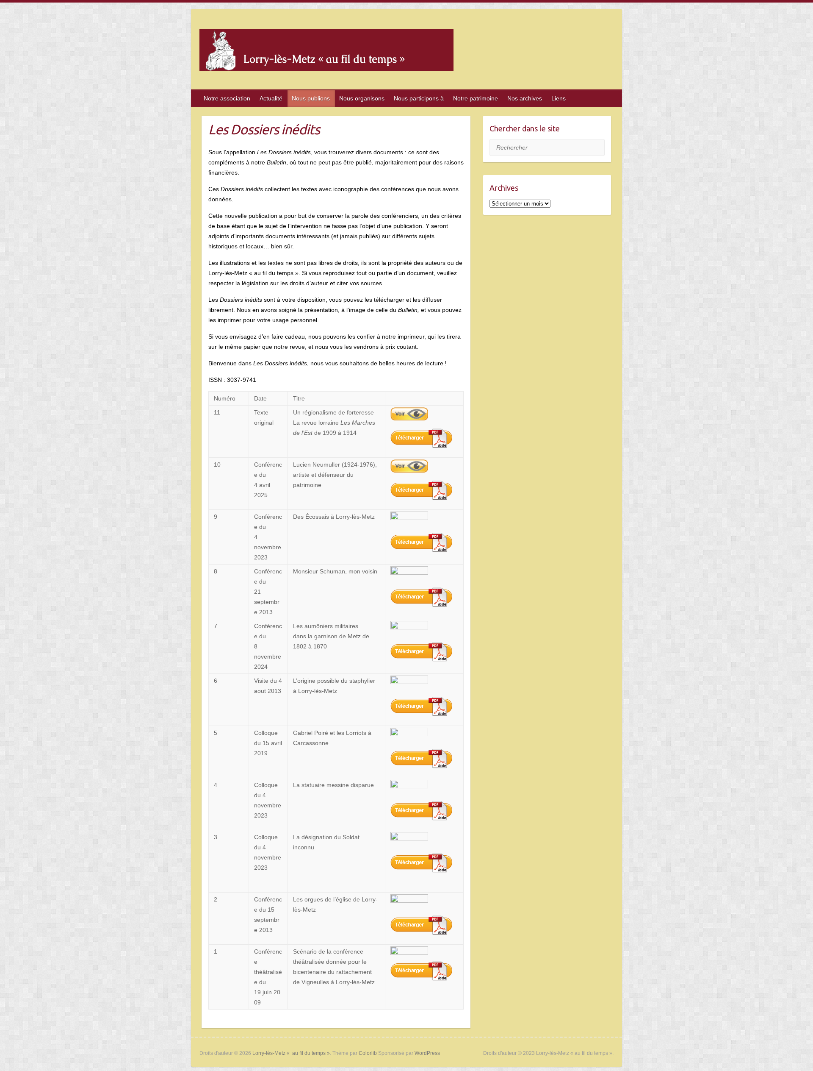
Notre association (227, 98)
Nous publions (311, 98)
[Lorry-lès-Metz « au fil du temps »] (326, 52)
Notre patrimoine (475, 98)
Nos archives (524, 98)
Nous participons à (419, 98)
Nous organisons (361, 98)
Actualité (271, 98)
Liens (558, 98)
